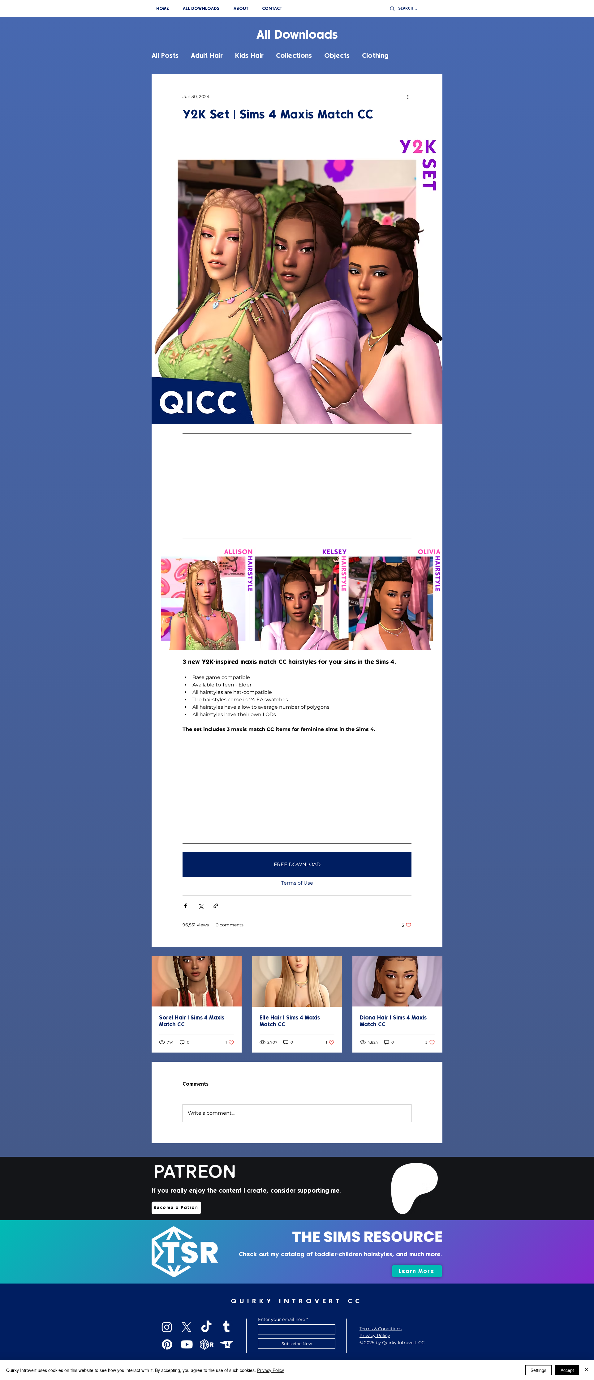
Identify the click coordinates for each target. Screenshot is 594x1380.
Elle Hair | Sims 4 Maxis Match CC (290, 1021)
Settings (538, 1370)
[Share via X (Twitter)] (201, 906)
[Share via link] (216, 906)
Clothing (375, 55)
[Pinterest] (167, 1344)
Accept (567, 1370)
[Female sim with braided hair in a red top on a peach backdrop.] (197, 981)
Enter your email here (281, 1319)
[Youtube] (187, 1344)
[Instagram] (167, 1327)
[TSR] (206, 1344)
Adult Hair (207, 55)
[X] (186, 1327)
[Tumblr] (226, 1327)
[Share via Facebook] (185, 906)
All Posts (165, 55)
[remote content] (297, 486)
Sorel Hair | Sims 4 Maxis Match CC (191, 1021)
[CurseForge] (226, 1344)
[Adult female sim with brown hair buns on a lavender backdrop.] (397, 981)
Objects (337, 55)
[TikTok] (206, 1327)
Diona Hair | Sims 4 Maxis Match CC (393, 1021)
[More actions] (407, 96)
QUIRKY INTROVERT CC (297, 1301)
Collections (294, 55)
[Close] (586, 1370)
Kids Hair (249, 55)
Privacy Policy (270, 1370)
